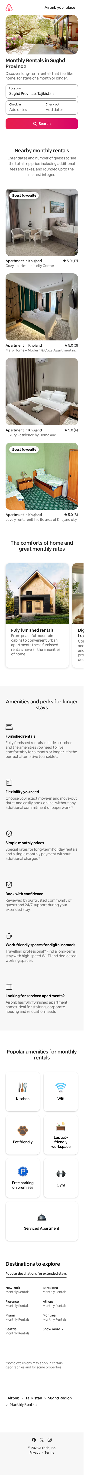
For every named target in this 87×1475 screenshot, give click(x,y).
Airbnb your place (60, 7)
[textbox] (23, 109)
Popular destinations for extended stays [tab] (36, 1273)
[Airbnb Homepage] (9, 7)
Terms (49, 1452)
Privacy (34, 1452)
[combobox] (41, 93)
